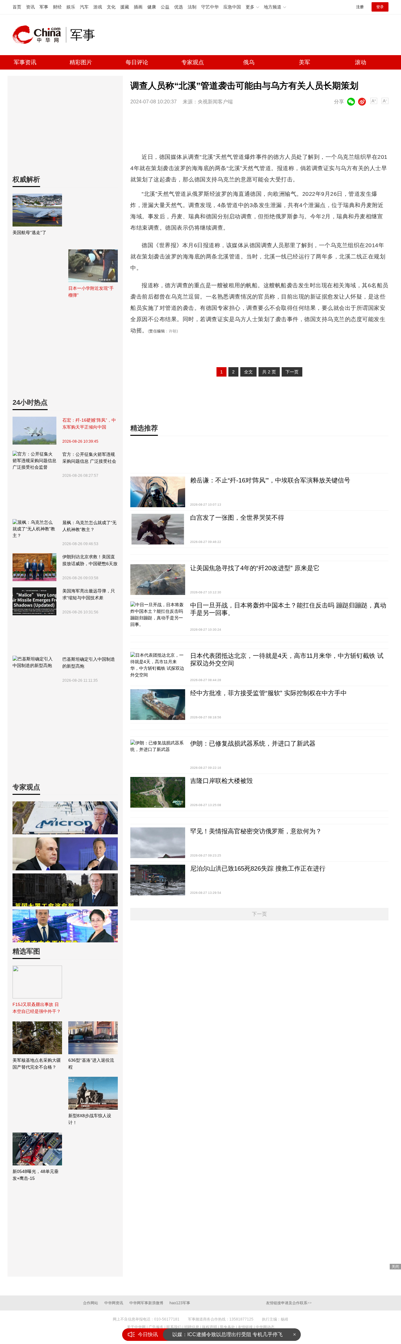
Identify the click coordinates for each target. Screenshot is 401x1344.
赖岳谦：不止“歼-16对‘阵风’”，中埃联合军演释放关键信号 (270, 480)
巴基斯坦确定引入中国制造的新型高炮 (88, 663)
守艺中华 (210, 6)
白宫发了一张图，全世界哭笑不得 (237, 517)
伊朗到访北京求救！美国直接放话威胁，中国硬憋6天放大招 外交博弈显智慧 (89, 560)
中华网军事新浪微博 (146, 1303)
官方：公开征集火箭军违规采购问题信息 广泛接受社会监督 (89, 458)
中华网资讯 (113, 1303)
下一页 (292, 371)
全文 (248, 371)
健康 (151, 6)
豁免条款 (227, 1327)
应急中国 (232, 6)
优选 (178, 6)
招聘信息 (191, 1327)
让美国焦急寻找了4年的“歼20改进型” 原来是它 (255, 568)
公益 (165, 6)
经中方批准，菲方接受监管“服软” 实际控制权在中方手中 (268, 693)
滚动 (360, 62)
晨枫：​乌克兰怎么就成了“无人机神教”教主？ (89, 526)
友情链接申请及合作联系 (289, 1303)
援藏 (124, 6)
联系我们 (173, 1327)
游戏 (97, 6)
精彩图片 (81, 62)
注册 (360, 7)
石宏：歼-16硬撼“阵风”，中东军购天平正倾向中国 (89, 424)
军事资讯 (25, 62)
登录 (380, 7)
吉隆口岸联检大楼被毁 (221, 780)
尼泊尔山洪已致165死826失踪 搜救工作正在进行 (257, 868)
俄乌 (248, 62)
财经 (57, 6)
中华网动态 (265, 1327)
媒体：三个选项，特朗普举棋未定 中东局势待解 (225, 1334)
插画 (138, 6)
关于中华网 (136, 1327)
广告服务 (156, 1327)
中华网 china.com (39, 35)
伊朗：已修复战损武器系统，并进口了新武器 (252, 743)
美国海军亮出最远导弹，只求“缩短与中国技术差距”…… (88, 594)
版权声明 (209, 1327)
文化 (111, 6)
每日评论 (137, 62)
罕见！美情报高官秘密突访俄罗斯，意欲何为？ (256, 831)
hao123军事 (179, 1303)
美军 (304, 62)
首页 (17, 6)
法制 (192, 6)
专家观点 (192, 62)
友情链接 (245, 1327)
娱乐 (70, 6)
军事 (43, 6)
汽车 (84, 6)
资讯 (30, 6)
